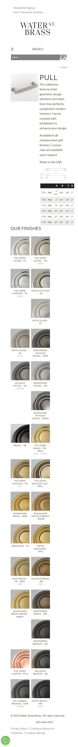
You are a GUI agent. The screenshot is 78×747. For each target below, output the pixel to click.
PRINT (64, 68)
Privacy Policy (19, 728)
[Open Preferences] (5, 740)
